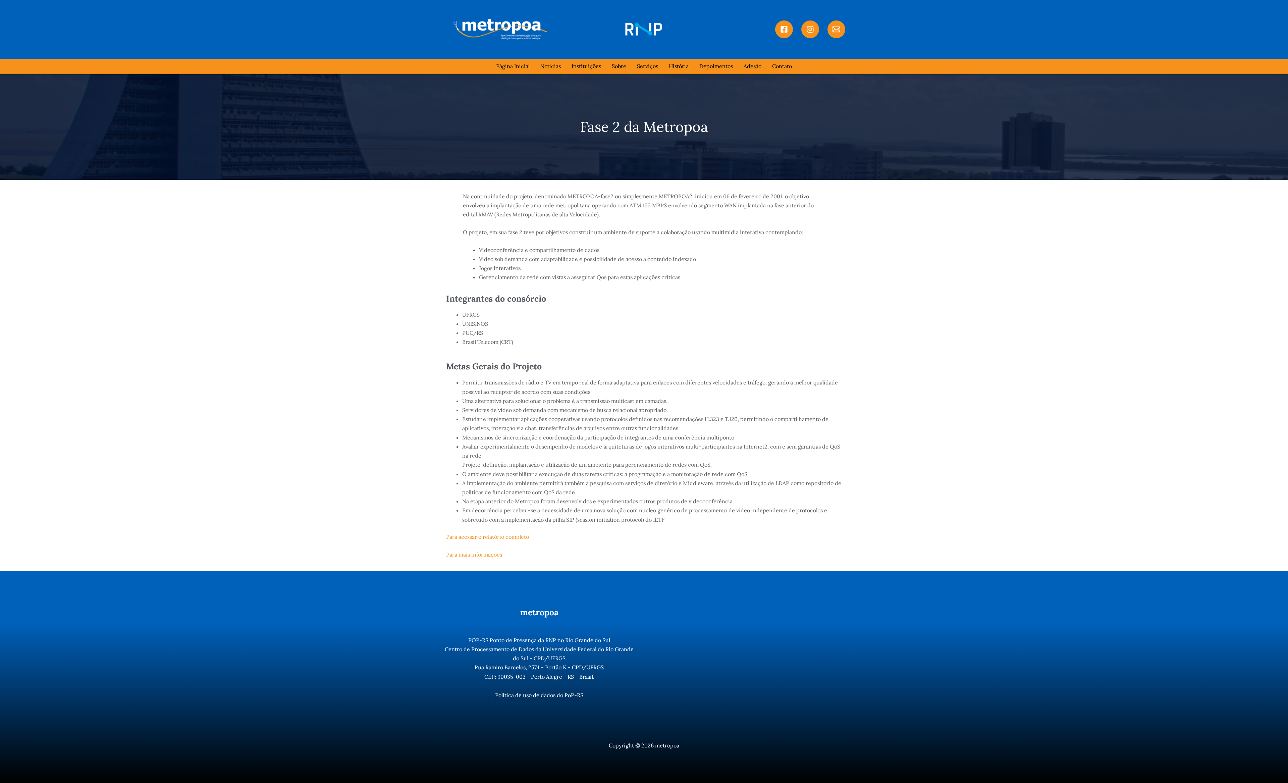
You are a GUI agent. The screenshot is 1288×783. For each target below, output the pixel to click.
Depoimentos (716, 66)
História (679, 66)
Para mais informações (474, 554)
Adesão (752, 66)
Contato (782, 66)
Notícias (550, 66)
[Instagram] (810, 29)
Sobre (619, 66)
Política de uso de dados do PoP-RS (539, 695)
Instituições (586, 66)
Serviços (647, 66)
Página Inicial (513, 66)
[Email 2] (836, 29)
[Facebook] (784, 29)
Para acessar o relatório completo (487, 536)
